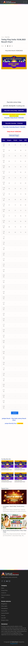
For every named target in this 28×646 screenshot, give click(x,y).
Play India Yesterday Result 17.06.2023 (14, 127)
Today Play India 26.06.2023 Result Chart (6, 469)
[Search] (26, 2)
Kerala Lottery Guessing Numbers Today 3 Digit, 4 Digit (15, 531)
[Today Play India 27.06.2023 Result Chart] (7, 476)
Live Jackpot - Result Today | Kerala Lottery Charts (13, 507)
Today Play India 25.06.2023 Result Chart (20, 469)
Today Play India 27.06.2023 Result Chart (6, 481)
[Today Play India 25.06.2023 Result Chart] (21, 464)
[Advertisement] (14, 20)
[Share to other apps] (12, 46)
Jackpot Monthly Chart (11, 423)
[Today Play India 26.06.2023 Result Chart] (7, 464)
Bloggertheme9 (13, 643)
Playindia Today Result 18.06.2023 (14, 117)
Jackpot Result (6, 418)
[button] (24, 2)
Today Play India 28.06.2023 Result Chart (20, 481)
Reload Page (14, 135)
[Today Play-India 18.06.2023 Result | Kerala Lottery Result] (14, 62)
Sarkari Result (15, 642)
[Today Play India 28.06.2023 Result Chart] (21, 476)
